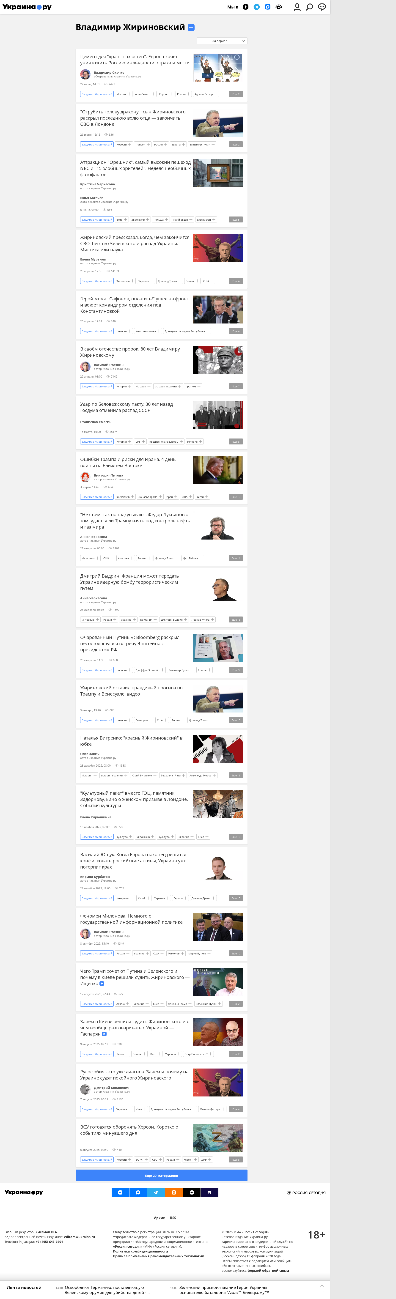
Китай (200, 497)
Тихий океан (180, 219)
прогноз (191, 386)
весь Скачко (142, 94)
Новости (121, 144)
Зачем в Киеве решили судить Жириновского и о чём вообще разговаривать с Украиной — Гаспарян (135, 1027)
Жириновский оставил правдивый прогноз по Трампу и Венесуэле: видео (131, 691)
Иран (169, 497)
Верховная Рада (171, 775)
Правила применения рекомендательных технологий (158, 1256)
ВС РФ (139, 1159)
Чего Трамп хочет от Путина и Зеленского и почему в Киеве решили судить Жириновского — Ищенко (135, 977)
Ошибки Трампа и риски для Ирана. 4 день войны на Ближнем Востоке (128, 462)
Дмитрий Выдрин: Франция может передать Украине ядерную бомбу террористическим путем (129, 582)
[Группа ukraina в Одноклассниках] (174, 1192)
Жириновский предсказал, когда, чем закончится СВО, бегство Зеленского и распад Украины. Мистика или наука (135, 243)
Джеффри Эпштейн (148, 670)
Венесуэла (142, 720)
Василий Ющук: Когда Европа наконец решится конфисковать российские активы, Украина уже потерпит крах (133, 860)
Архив (159, 1217)
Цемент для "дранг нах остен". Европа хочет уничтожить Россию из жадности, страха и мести (135, 59)
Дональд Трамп (167, 281)
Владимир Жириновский (130, 27)
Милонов (173, 953)
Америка (123, 558)
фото (119, 219)
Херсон (188, 1159)
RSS (173, 1217)
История (121, 386)
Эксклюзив (138, 219)
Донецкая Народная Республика (185, 331)
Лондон (140, 144)
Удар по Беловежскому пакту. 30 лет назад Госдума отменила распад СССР (126, 407)
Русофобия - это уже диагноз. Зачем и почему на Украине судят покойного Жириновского (134, 1075)
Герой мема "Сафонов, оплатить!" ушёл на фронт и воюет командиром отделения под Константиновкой (134, 305)
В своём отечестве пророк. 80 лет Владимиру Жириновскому (130, 352)
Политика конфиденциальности (140, 1251)
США (206, 281)
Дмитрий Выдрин (172, 619)
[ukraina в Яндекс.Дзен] (192, 1192)
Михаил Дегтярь (210, 1109)
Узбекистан (204, 219)
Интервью (88, 558)
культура (164, 837)
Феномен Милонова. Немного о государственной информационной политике (131, 919)
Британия (146, 619)
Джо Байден (190, 558)
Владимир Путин (200, 144)
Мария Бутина (197, 953)
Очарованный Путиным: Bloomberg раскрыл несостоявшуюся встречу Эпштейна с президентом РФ (129, 643)
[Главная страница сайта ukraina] (27, 7)
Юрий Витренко (142, 775)
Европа (163, 94)
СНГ (138, 441)
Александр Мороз (200, 775)
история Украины (166, 386)
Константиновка (146, 331)
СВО (154, 1159)
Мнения (121, 94)
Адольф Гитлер (204, 94)
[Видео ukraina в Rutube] (209, 1192)
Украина (143, 281)
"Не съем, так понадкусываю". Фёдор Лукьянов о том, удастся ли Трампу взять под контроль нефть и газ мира (135, 520)
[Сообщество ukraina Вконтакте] (120, 1192)
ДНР (204, 1159)
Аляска (120, 1004)
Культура (122, 837)
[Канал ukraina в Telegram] (156, 1192)
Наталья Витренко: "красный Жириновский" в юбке (131, 741)
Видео (120, 1054)
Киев (201, 837)
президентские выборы (163, 441)
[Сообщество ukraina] (138, 1192)
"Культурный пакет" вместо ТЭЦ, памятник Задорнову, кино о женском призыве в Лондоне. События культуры (134, 799)
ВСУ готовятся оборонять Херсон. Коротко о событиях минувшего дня (129, 1130)
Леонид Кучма (200, 619)
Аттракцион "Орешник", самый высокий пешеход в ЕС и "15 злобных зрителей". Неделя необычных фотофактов (135, 168)
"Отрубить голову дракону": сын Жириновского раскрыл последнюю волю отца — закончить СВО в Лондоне (133, 118)
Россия (181, 94)
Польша (159, 219)
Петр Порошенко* (196, 1054)
